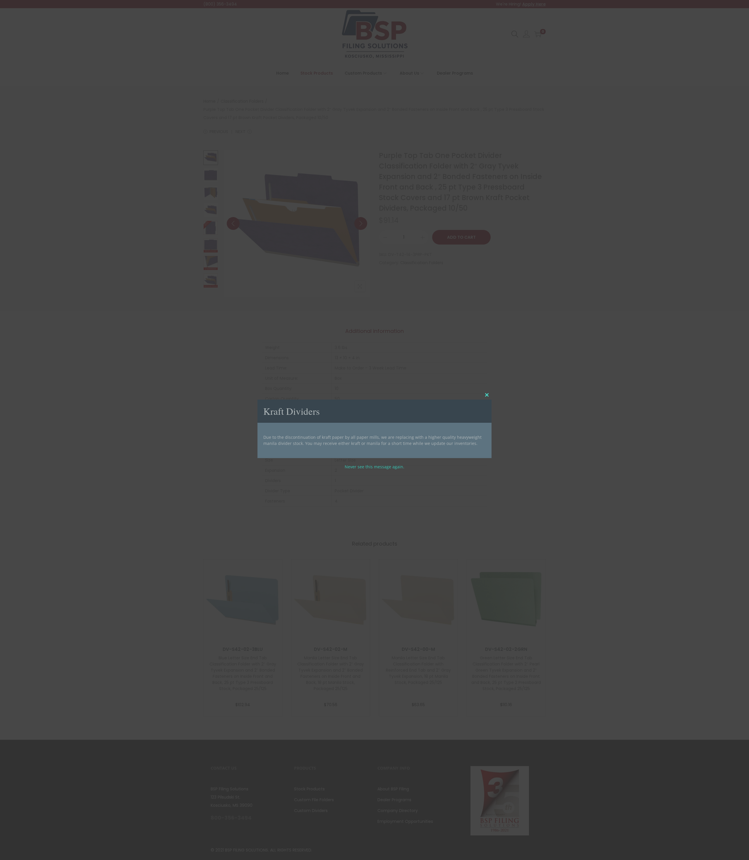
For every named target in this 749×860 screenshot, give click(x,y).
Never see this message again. (374, 466)
